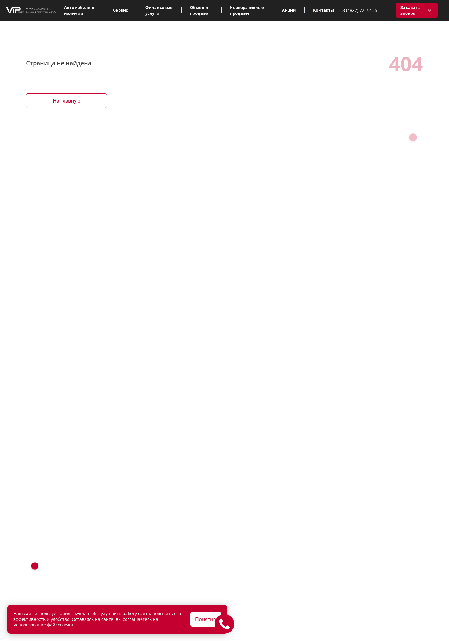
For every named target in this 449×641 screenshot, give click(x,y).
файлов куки (60, 625)
